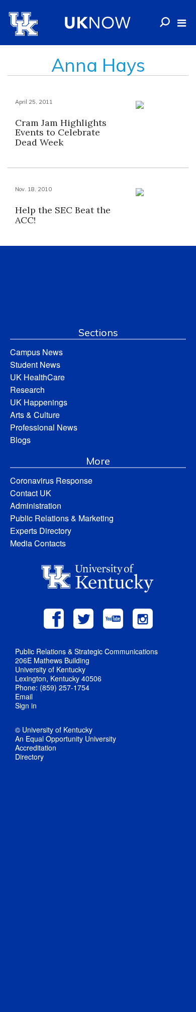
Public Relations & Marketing (62, 518)
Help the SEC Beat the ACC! (63, 215)
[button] (181, 23)
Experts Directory (40, 530)
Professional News (43, 427)
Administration (35, 505)
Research (27, 389)
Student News (35, 364)
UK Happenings (38, 402)
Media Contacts (38, 543)
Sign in (26, 705)
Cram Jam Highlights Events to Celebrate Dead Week (61, 133)
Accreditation (35, 748)
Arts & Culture (35, 414)
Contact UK (30, 493)
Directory (29, 757)
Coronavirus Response (51, 480)
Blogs (20, 440)
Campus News (36, 352)
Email (24, 696)
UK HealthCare (37, 377)
